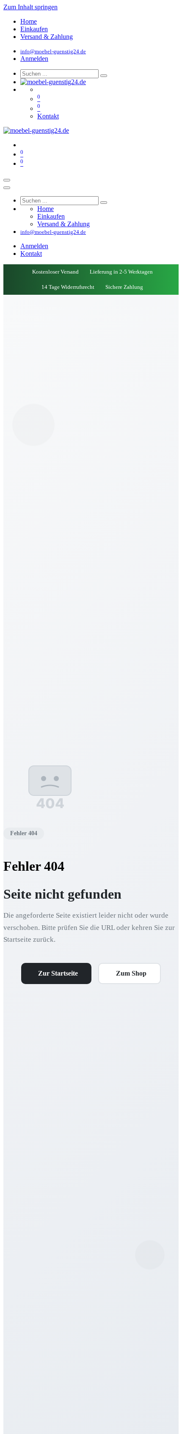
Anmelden (34, 58)
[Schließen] (6, 187)
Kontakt (48, 116)
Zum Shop (131, 973)
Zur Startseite (58, 973)
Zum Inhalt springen (30, 7)
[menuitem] (28, 21)
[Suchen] (103, 75)
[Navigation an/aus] (6, 180)
